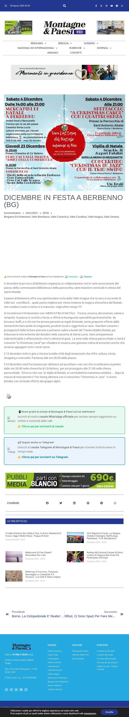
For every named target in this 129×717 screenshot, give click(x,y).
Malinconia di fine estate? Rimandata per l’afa (38, 553)
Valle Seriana (111, 216)
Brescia (63, 43)
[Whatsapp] (122, 6)
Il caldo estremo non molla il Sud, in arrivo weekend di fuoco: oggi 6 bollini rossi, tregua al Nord (33, 534)
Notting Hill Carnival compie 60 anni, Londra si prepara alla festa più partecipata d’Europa (105, 555)
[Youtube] (111, 6)
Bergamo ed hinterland (17, 216)
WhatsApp (72, 276)
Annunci (52, 52)
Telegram (88, 276)
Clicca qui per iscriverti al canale (43, 426)
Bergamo (37, 43)
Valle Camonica (59, 216)
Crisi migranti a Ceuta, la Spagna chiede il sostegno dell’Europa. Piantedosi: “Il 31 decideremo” (103, 536)
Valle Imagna (95, 216)
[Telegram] (117, 6)
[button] (64, 5)
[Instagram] (106, 6)
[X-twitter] (101, 6)
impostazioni (90, 713)
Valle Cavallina (78, 216)
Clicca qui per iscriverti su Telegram (45, 457)
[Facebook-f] (96, 6)
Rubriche (75, 48)
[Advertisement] (64, 248)
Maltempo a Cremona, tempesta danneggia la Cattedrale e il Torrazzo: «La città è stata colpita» (43, 574)
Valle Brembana (40, 216)
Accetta (109, 712)
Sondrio (89, 43)
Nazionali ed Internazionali (36, 48)
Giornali (102, 48)
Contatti (76, 52)
